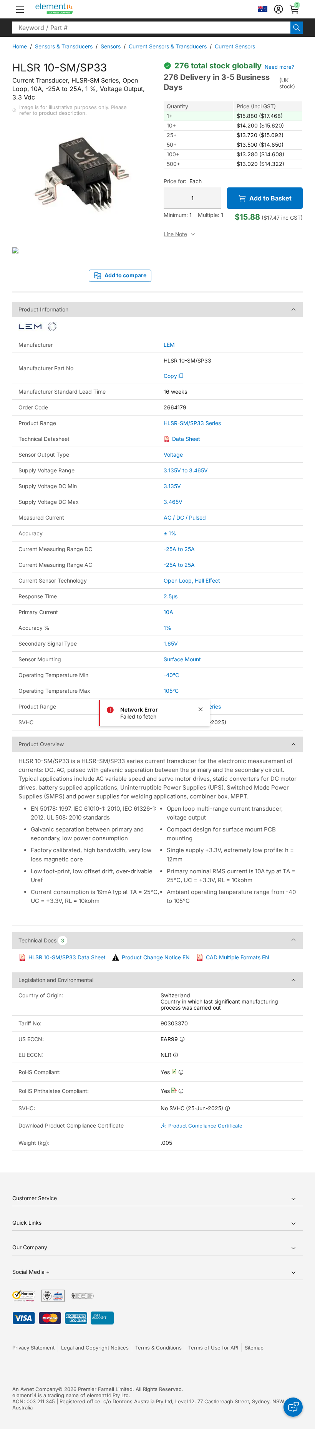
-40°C (171, 675)
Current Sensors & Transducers (168, 46)
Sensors (111, 46)
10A (168, 612)
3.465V (173, 501)
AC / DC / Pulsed (185, 517)
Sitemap (254, 1348)
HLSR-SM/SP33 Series (192, 423)
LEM (169, 345)
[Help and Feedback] (293, 1407)
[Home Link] (68, 9)
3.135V (172, 486)
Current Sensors (235, 46)
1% (167, 627)
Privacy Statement (33, 1348)
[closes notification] (200, 709)
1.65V (171, 643)
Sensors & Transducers (64, 46)
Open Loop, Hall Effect (192, 580)
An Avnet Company (35, 1389)
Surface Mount (182, 659)
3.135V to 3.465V (186, 470)
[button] (20, 9)
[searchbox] (151, 28)
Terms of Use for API (213, 1348)
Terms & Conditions (158, 1348)
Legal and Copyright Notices (95, 1348)
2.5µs (170, 596)
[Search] (296, 28)
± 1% (170, 533)
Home (19, 46)
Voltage (173, 454)
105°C (171, 690)
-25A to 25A (179, 549)
